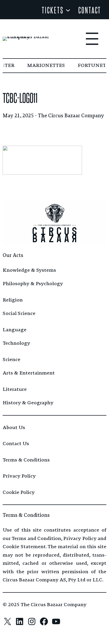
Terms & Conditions (26, 459)
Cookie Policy (19, 492)
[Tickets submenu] (68, 9)
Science (11, 359)
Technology (16, 343)
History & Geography (28, 402)
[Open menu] (92, 39)
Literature (15, 389)
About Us (14, 427)
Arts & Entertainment (29, 372)
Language (14, 329)
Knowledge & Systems (29, 270)
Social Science (19, 313)
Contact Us (16, 443)
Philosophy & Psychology (33, 283)
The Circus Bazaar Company (71, 115)
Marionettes (46, 65)
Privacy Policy (19, 476)
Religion (13, 299)
